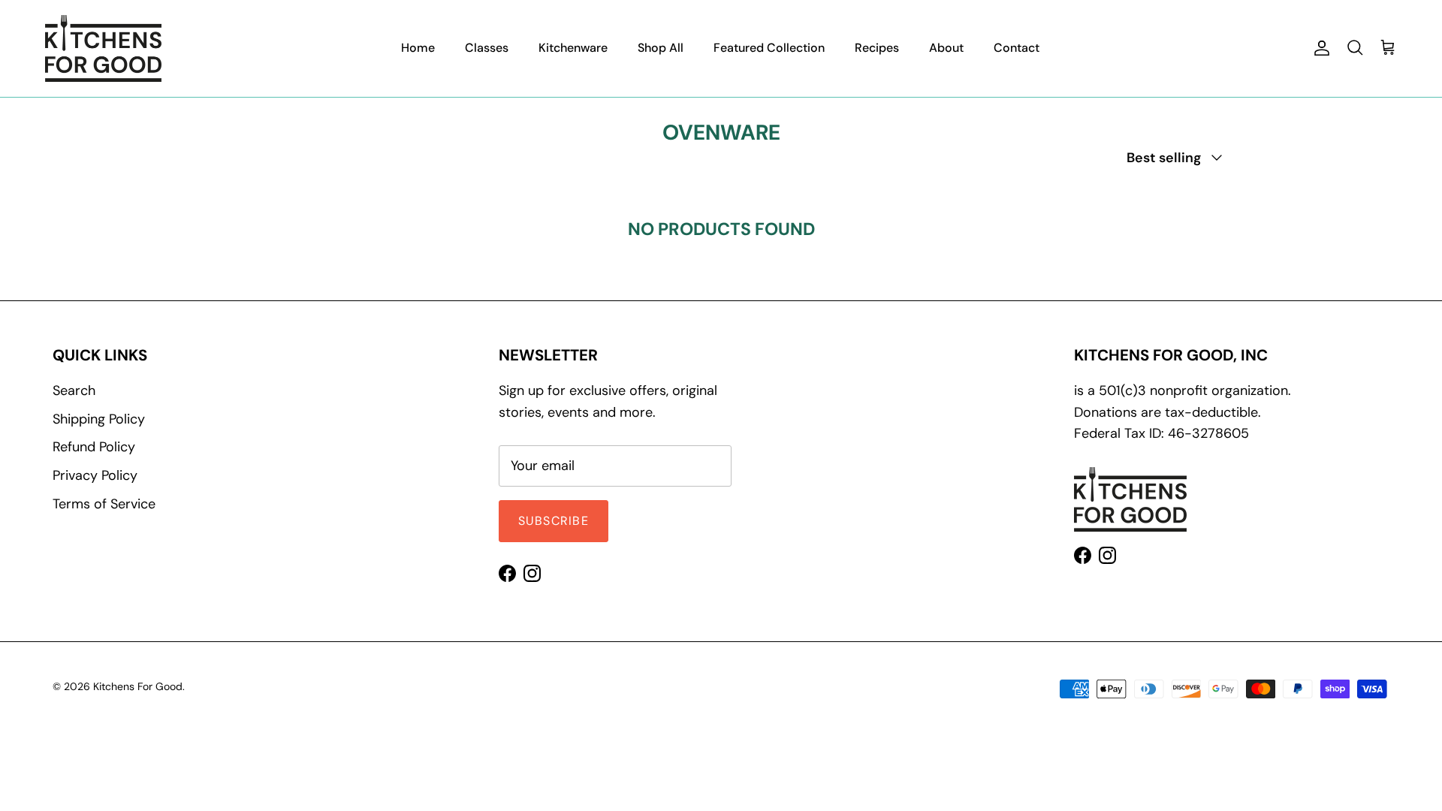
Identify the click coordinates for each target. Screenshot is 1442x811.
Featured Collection (769, 48)
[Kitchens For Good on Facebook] (507, 573)
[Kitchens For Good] (103, 48)
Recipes (877, 48)
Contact (1016, 48)
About (946, 48)
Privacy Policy (95, 475)
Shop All (660, 48)
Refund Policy (94, 447)
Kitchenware (573, 48)
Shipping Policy (99, 419)
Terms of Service (104, 504)
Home (418, 48)
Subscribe (554, 521)
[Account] (1319, 48)
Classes (486, 48)
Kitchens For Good (138, 686)
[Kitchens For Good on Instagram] (532, 573)
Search (74, 390)
